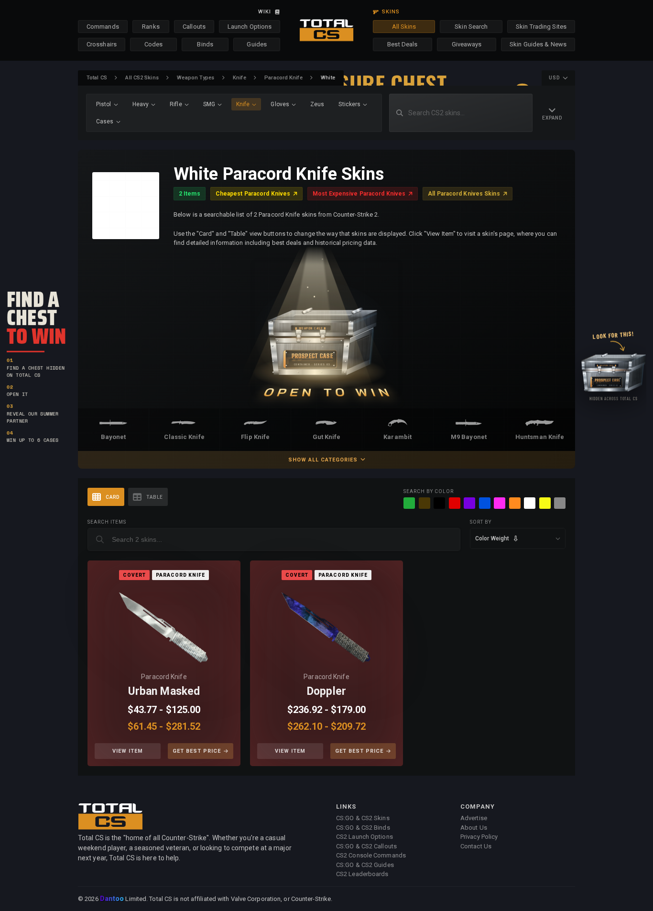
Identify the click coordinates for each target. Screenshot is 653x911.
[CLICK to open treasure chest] (326, 328)
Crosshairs (102, 44)
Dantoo (112, 899)
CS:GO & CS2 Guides (365, 864)
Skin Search (471, 26)
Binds (205, 44)
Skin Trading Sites (541, 26)
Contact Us (475, 846)
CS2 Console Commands (371, 855)
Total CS (97, 78)
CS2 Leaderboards (362, 874)
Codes (153, 44)
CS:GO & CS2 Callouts (366, 846)
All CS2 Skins (141, 78)
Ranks (151, 26)
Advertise (473, 818)
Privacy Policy (479, 836)
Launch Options (250, 26)
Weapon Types (195, 78)
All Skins (404, 26)
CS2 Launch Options (364, 836)
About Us (473, 827)
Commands (103, 26)
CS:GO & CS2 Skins (363, 818)
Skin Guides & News (538, 44)
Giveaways (467, 44)
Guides (257, 44)
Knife (239, 78)
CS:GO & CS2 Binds (363, 827)
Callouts (194, 26)
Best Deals (402, 44)
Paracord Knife (283, 78)
